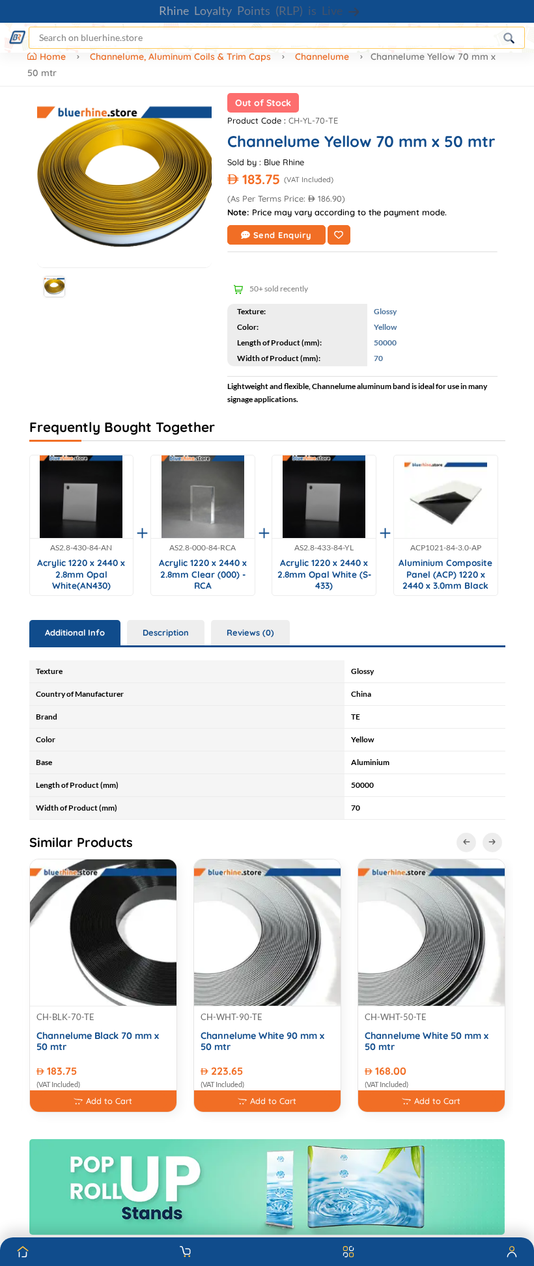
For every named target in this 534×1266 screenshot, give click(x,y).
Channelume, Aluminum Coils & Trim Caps (180, 56)
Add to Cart (109, 1101)
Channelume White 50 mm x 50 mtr (426, 1041)
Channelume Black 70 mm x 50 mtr (97, 1041)
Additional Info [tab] (75, 632)
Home (54, 56)
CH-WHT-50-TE (396, 1017)
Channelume (322, 56)
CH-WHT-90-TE (231, 1017)
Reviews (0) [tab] (250, 632)
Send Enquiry (282, 235)
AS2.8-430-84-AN (81, 548)
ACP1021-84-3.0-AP (445, 548)
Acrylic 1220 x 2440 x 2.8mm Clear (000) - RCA (203, 574)
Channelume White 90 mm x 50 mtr (262, 1041)
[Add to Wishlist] (339, 235)
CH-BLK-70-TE (65, 1017)
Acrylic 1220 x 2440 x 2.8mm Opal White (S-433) (324, 574)
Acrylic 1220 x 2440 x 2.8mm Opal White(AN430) (81, 574)
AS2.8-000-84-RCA (202, 548)
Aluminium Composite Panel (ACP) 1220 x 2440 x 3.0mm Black (445, 574)
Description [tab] (166, 632)
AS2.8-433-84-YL (324, 548)
